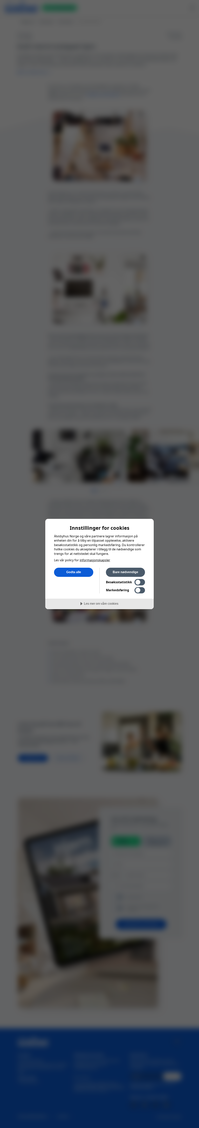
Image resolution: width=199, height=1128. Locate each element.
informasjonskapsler (95, 560)
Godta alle (73, 572)
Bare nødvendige (125, 572)
